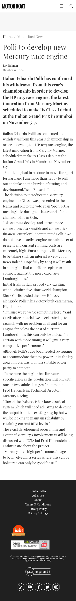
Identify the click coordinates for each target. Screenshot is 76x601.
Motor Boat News (30, 36)
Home (7, 36)
